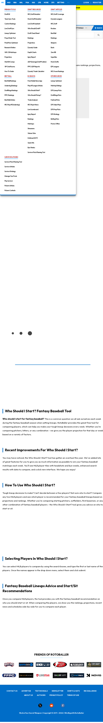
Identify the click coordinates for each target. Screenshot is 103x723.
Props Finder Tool (10, 38)
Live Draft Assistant (34, 24)
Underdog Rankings (11, 86)
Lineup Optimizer (10, 33)
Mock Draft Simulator (34, 19)
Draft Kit (7, 14)
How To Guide (9, 71)
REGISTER (97, 3)
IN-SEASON (31, 76)
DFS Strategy (55, 114)
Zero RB (53, 52)
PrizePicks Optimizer (11, 43)
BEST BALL (8, 76)
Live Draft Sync (9, 28)
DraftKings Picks (56, 95)
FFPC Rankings (9, 95)
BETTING (60, 3)
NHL (21, 3)
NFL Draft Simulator (34, 14)
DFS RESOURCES (56, 76)
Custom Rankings (10, 24)
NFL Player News (33, 105)
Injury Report (32, 57)
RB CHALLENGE (90, 691)
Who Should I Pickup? (34, 95)
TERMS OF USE (73, 695)
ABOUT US (28, 695)
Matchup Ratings (56, 86)
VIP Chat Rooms (10, 67)
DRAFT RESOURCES (34, 9)
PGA (27, 3)
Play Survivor (9, 181)
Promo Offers (55, 124)
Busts (52, 48)
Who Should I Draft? (34, 28)
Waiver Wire (32, 133)
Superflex (54, 57)
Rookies (53, 28)
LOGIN (86, 3)
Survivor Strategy (10, 171)
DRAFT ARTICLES (56, 9)
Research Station (10, 48)
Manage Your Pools (11, 176)
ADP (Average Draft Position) (37, 62)
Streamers (31, 128)
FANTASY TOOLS (76, 28)
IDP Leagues (55, 67)
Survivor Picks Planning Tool (36, 152)
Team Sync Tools (10, 19)
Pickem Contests (10, 190)
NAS (33, 3)
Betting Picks (55, 119)
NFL (2, 3)
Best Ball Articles (10, 100)
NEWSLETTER (57, 691)
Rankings (30, 38)
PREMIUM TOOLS (10, 9)
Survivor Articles (10, 167)
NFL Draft (54, 24)
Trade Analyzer (33, 100)
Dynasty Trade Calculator (36, 71)
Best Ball (53, 33)
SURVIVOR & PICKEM (11, 157)
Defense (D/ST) (33, 138)
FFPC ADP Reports (34, 67)
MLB (8, 3)
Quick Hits (31, 143)
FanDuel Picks (55, 100)
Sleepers (53, 43)
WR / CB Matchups (10, 52)
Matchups (31, 124)
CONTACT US (12, 691)
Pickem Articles (9, 186)
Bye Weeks (31, 148)
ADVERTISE (26, 691)
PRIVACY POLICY (56, 695)
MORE (46, 3)
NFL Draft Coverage (57, 14)
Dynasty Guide (32, 48)
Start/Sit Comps (10, 62)
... (86, 27)
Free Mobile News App (35, 81)
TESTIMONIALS (41, 691)
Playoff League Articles (35, 86)
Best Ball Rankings (10, 81)
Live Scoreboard (33, 109)
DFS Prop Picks (55, 109)
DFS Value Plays (56, 105)
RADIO (99, 28)
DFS (52, 3)
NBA (14, 3)
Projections (8, 57)
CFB (39, 3)
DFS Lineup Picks (56, 90)
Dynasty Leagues (56, 19)
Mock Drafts (55, 62)
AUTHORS (41, 695)
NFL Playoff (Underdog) (12, 105)
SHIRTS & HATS (73, 691)
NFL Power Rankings (57, 71)
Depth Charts (32, 52)
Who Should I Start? (34, 90)
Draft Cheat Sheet (33, 33)
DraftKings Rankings (11, 90)
